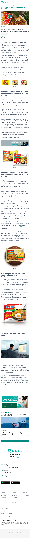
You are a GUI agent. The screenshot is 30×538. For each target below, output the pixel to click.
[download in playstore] (5, 482)
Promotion (3, 497)
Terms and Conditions (6, 513)
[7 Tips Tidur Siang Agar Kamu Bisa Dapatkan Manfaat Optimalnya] (15, 422)
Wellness (5, 430)
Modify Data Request (6, 516)
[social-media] (9, 532)
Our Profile (4, 495)
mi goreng (22, 226)
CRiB (13, 500)
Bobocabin (15, 497)
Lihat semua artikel (15, 441)
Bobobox (7, 369)
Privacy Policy (4, 508)
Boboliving (14, 502)
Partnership (26, 495)
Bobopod (14, 495)
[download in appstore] (15, 482)
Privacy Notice (4, 511)
